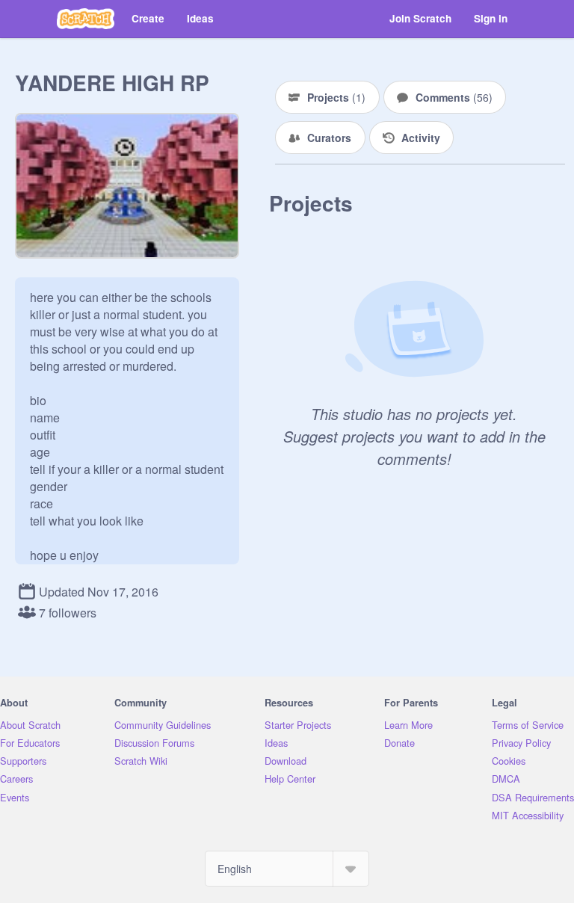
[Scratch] (85, 18)
